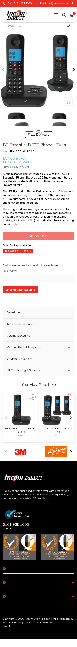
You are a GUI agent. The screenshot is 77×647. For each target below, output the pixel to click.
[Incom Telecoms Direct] (20, 451)
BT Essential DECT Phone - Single (20, 430)
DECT (32, 195)
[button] (73, 70)
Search (7, 626)
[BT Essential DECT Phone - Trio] (56, 409)
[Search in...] (67, 25)
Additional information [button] (20, 324)
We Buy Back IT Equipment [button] (24, 347)
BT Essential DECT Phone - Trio (57, 430)
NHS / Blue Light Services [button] (23, 370)
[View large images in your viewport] (68, 101)
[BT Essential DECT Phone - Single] (20, 409)
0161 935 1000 (16, 524)
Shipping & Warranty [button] (20, 359)
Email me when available (20, 290)
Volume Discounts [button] (18, 336)
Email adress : (11, 271)
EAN (5, 151)
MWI (30, 220)
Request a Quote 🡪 (18, 251)
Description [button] (14, 312)
